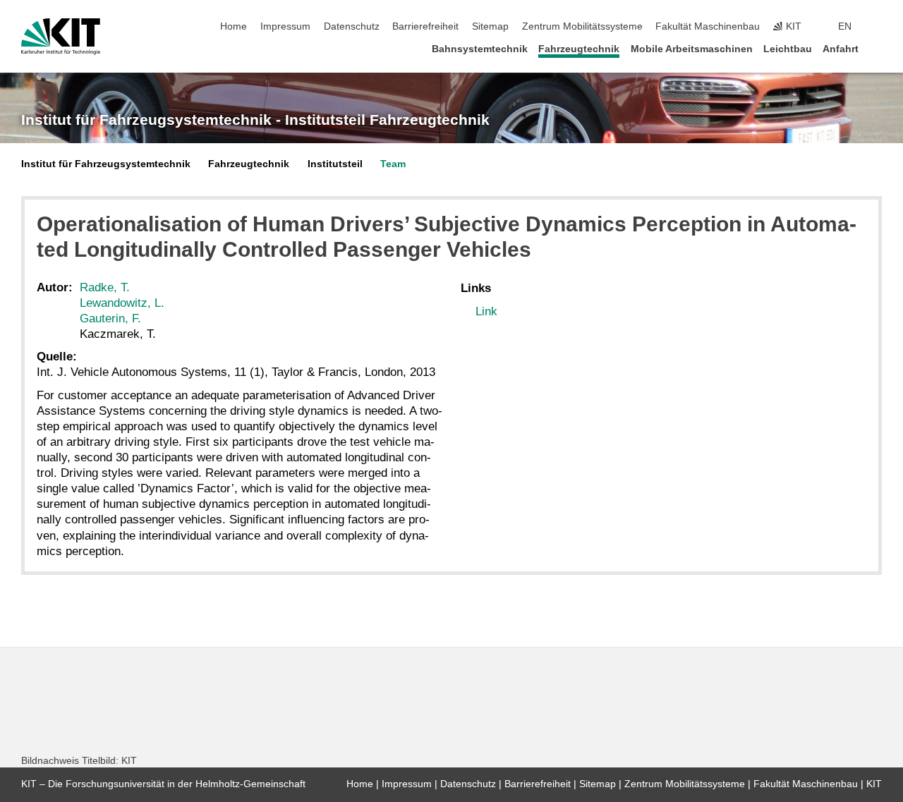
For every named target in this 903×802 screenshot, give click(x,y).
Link (486, 311)
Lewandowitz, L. (122, 303)
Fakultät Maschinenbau (707, 26)
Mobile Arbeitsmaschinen (692, 49)
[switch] (877, 26)
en (845, 26)
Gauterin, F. (110, 318)
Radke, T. (105, 287)
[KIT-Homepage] (60, 36)
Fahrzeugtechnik (578, 49)
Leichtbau (787, 49)
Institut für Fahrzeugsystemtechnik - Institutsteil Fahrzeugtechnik (255, 119)
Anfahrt (841, 49)
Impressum (285, 26)
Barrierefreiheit (425, 26)
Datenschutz (352, 26)
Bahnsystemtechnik (480, 49)
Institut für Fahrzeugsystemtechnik (105, 164)
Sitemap (490, 26)
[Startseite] (877, 48)
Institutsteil (335, 164)
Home (233, 26)
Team (393, 164)
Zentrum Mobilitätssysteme (582, 26)
